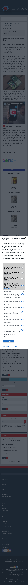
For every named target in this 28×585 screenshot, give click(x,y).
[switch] (22, 268)
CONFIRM (8, 341)
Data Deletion (6, 346)
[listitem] (14, 264)
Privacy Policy (22, 346)
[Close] (25, 238)
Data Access (14, 346)
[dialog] (14, 292)
